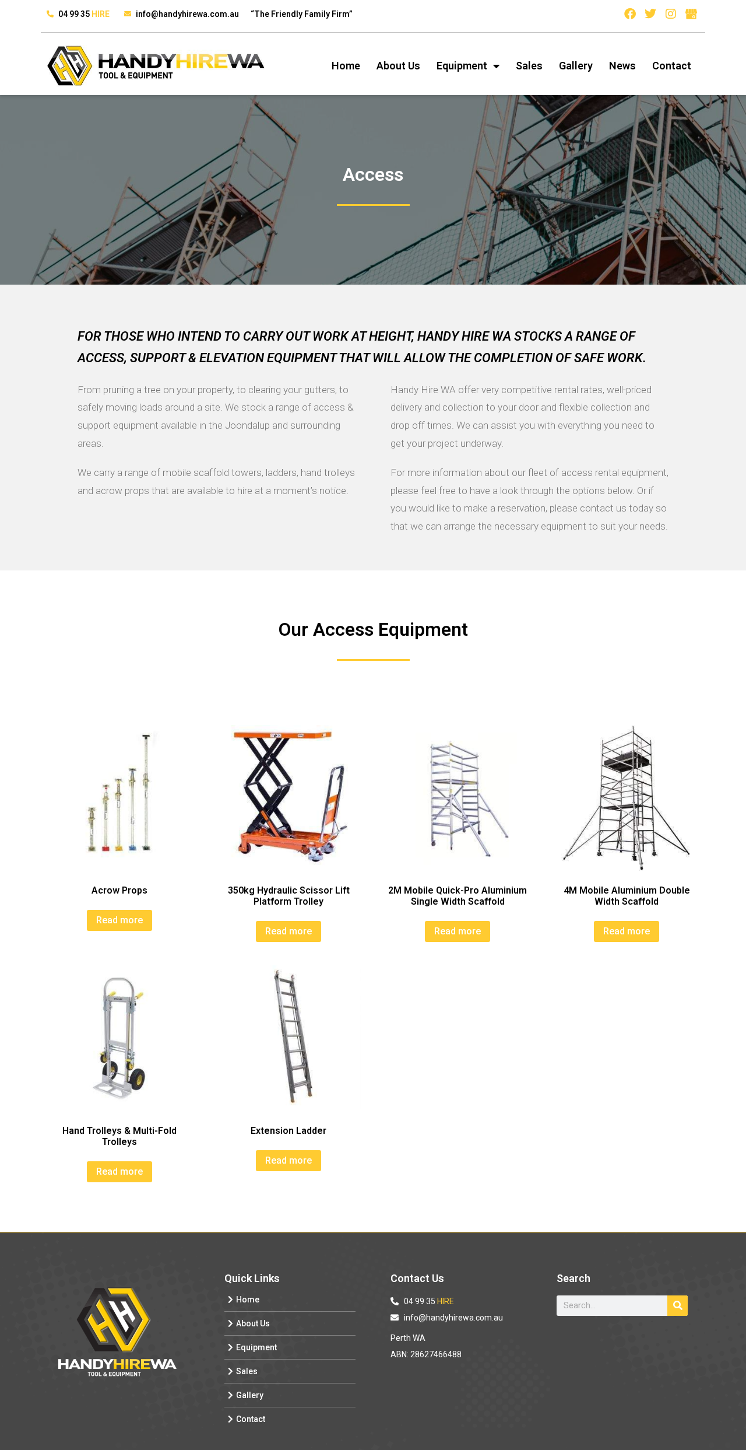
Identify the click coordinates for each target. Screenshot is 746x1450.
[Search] (677, 1305)
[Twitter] (650, 14)
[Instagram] (671, 14)
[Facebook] (630, 14)
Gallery (576, 65)
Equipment (462, 65)
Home (346, 65)
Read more (119, 920)
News (622, 65)
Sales (529, 65)
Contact (671, 65)
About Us (398, 65)
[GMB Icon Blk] (691, 14)
